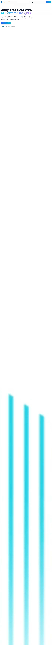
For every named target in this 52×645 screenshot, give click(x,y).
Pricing (31, 2)
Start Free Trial (5, 22)
